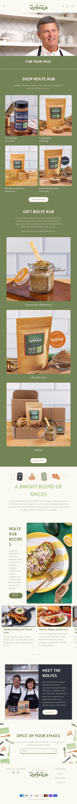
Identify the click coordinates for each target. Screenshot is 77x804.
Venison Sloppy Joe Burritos (53, 629)
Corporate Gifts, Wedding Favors (38, 305)
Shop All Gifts (38, 460)
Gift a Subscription (38, 377)
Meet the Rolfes (60, 778)
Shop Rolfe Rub (60, 769)
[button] (4, 6)
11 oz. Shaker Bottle (11, 138)
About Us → (50, 712)
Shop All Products (38, 199)
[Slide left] (34, 654)
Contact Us (61, 782)
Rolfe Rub (35, 799)
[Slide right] (43, 654)
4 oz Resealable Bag (45, 138)
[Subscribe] (54, 751)
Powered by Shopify (43, 799)
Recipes (60, 773)
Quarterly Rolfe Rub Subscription (49, 188)
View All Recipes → (15, 595)
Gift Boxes (38, 450)
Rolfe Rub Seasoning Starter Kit (14, 188)
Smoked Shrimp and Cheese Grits (18, 631)
